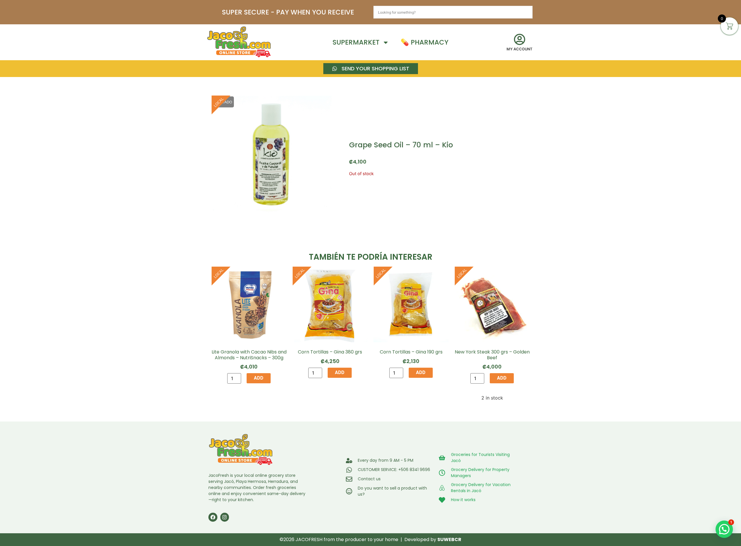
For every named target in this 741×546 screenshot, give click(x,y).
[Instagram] (224, 517)
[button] (724, 529)
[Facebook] (212, 517)
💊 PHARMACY (424, 42)
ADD (258, 378)
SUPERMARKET (356, 42)
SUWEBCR (449, 539)
